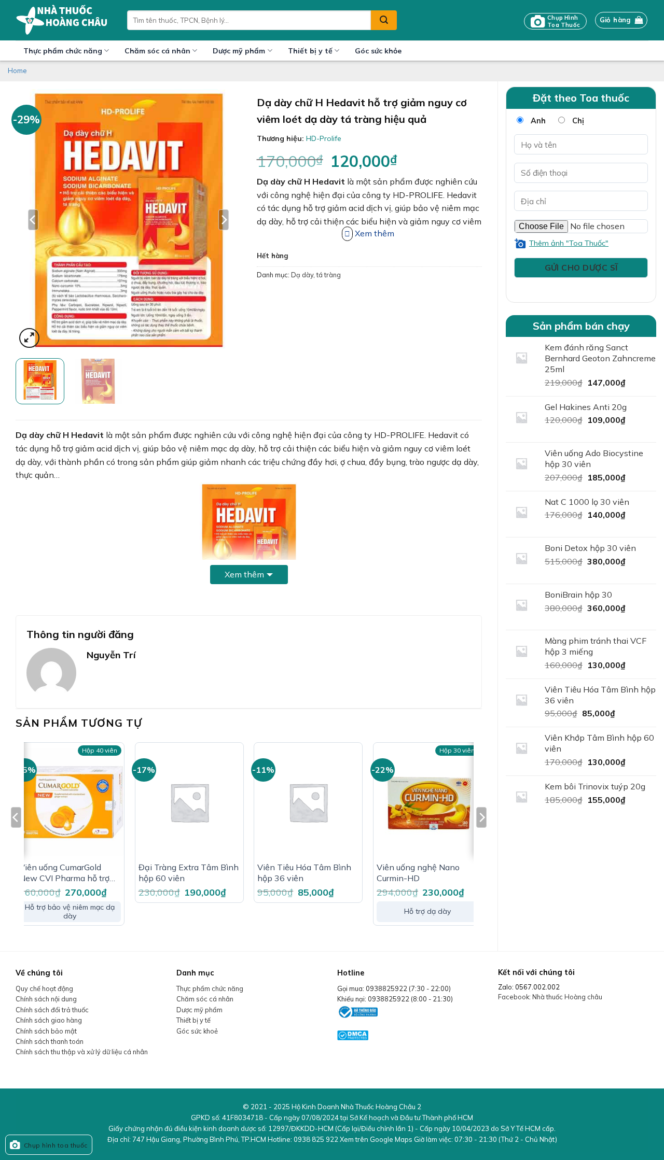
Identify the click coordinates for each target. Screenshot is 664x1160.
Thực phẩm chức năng (62, 50)
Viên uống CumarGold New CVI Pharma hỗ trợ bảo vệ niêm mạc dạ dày (66, 873)
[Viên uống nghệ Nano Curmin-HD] (427, 802)
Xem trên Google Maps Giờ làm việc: (448, 1139)
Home (17, 70)
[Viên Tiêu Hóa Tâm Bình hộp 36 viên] (308, 802)
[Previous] (33, 219)
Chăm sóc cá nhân (157, 50)
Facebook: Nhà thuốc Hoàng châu (550, 997)
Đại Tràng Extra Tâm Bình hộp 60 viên (189, 872)
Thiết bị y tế (310, 50)
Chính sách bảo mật (46, 1031)
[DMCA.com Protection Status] (352, 1034)
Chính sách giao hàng (49, 1020)
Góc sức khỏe (378, 50)
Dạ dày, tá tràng (316, 275)
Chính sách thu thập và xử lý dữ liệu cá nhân (82, 1052)
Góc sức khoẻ (197, 1031)
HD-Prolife (323, 138)
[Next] (223, 219)
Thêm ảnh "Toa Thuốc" (568, 243)
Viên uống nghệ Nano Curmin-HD (418, 872)
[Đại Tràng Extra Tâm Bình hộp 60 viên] (189, 802)
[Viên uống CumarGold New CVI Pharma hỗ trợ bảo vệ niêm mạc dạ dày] (70, 802)
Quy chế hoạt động (44, 988)
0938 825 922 (316, 1139)
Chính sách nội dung (46, 999)
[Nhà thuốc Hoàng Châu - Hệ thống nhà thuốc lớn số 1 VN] (64, 20)
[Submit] (384, 20)
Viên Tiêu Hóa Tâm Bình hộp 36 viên (304, 872)
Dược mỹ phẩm (239, 50)
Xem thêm (244, 574)
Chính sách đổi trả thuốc (52, 1010)
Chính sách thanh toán (50, 1041)
